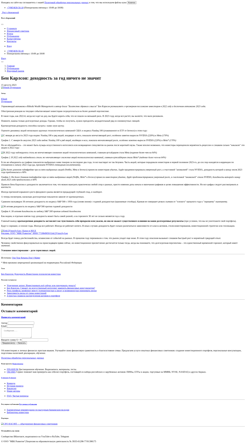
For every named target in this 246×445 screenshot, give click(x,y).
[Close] (2, 24)
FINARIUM (12, 369)
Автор (4, 323)
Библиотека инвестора (18, 412)
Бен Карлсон (7, 274)
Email (3, 326)
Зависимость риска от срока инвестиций (26, 293)
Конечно (131, 3)
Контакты (11, 41)
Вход (9, 46)
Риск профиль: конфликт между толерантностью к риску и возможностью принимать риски (52, 290)
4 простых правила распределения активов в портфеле (33, 296)
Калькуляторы (14, 39)
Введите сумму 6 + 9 (11, 340)
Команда (11, 383)
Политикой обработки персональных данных (66, 2)
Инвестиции (32, 274)
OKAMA (11, 372)
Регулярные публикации (28, 404)
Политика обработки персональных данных (22, 358)
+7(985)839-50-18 (15, 7)
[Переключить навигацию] (2, 61)
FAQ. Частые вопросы (17, 396)
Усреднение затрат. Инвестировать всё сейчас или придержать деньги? (41, 285)
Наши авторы (13, 391)
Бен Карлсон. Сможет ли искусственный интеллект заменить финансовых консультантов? (51, 288)
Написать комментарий (13, 317)
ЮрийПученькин (6, 100)
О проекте (12, 28)
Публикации (13, 36)
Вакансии (11, 388)
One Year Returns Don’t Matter (26, 258)
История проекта (15, 386)
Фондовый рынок (15, 71)
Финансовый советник (18, 31)
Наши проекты (17, 364)
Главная (11, 66)
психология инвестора (50, 274)
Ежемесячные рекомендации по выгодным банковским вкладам (38, 410)
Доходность (20, 274)
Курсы (10, 33)
